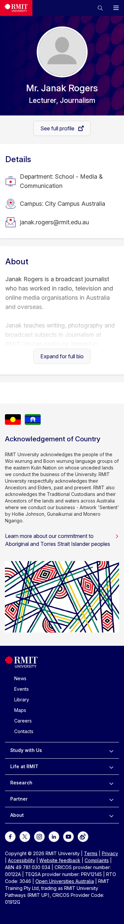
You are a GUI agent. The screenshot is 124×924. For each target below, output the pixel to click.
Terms (91, 853)
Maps (20, 710)
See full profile (58, 128)
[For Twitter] (25, 836)
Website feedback (59, 860)
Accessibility (21, 860)
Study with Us (26, 750)
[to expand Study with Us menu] (111, 750)
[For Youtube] (68, 836)
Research (21, 782)
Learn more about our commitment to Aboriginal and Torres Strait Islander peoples (57, 540)
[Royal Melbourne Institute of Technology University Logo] (16, 8)
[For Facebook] (10, 836)
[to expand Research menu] (111, 782)
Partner (19, 799)
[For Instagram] (39, 836)
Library (21, 699)
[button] (100, 8)
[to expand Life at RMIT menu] (111, 766)
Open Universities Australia (64, 881)
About (17, 815)
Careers (23, 721)
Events (21, 689)
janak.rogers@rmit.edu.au (54, 222)
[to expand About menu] (111, 815)
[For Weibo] (83, 836)
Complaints (97, 860)
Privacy (110, 853)
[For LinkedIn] (54, 836)
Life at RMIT (24, 766)
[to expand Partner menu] (111, 799)
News (20, 678)
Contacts (23, 731)
